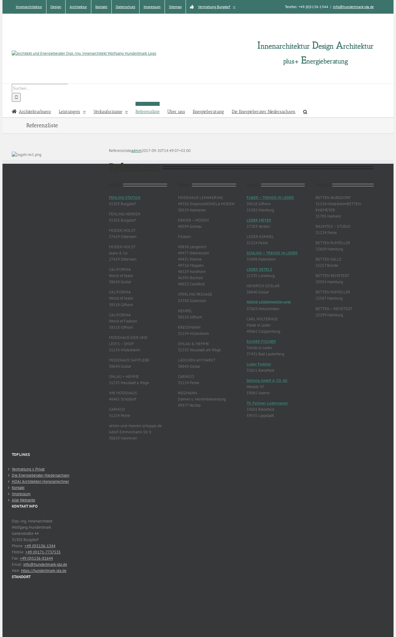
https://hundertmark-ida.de (44, 570)
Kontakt (18, 487)
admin (136, 150)
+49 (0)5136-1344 (39, 545)
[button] (305, 109)
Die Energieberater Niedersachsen (40, 475)
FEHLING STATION (124, 197)
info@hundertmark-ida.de (353, 6)
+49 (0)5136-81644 (36, 558)
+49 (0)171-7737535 (43, 552)
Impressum (21, 493)
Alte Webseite (23, 500)
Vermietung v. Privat (28, 469)
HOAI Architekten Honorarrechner (40, 481)
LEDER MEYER (259, 220)
